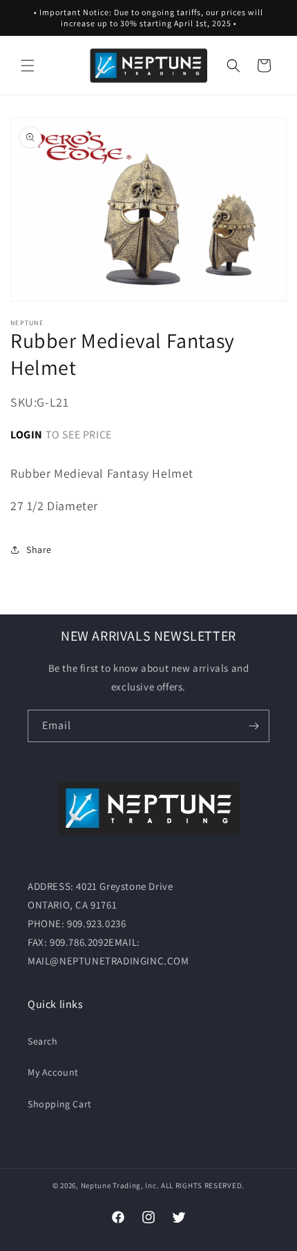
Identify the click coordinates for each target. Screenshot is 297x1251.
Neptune (96, 1185)
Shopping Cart (60, 1104)
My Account (53, 1072)
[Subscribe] (253, 726)
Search (43, 1041)
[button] (27, 65)
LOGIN (26, 434)
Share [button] (39, 549)
